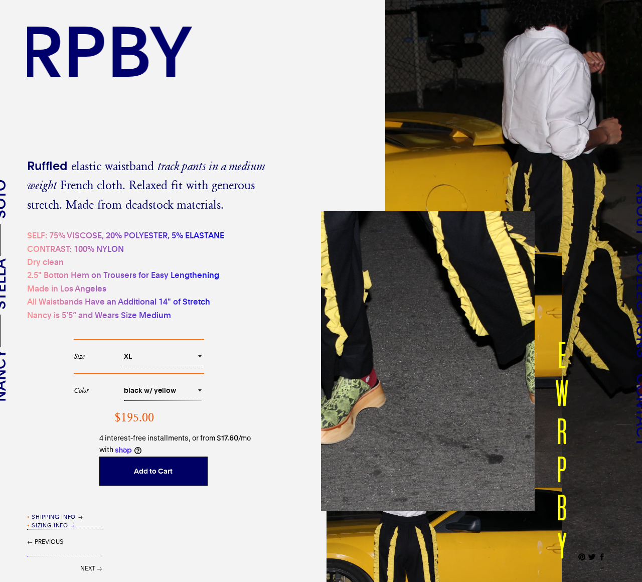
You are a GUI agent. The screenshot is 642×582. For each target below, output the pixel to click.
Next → (91, 568)
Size (79, 356)
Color (81, 390)
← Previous (45, 541)
